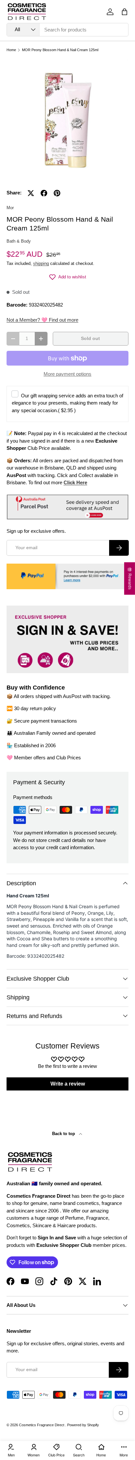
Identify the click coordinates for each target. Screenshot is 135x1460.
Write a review (67, 1084)
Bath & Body (19, 241)
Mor (10, 207)
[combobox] (67, 29)
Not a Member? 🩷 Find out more (42, 320)
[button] (124, 12)
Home (11, 50)
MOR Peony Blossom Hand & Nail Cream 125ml (60, 50)
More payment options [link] (67, 374)
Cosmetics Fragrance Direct (42, 1425)
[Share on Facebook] (43, 193)
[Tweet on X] (30, 193)
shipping (41, 263)
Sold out (90, 338)
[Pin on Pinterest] (57, 193)
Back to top (64, 1133)
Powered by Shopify (83, 1425)
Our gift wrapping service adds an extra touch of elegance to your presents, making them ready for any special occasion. (67, 403)
